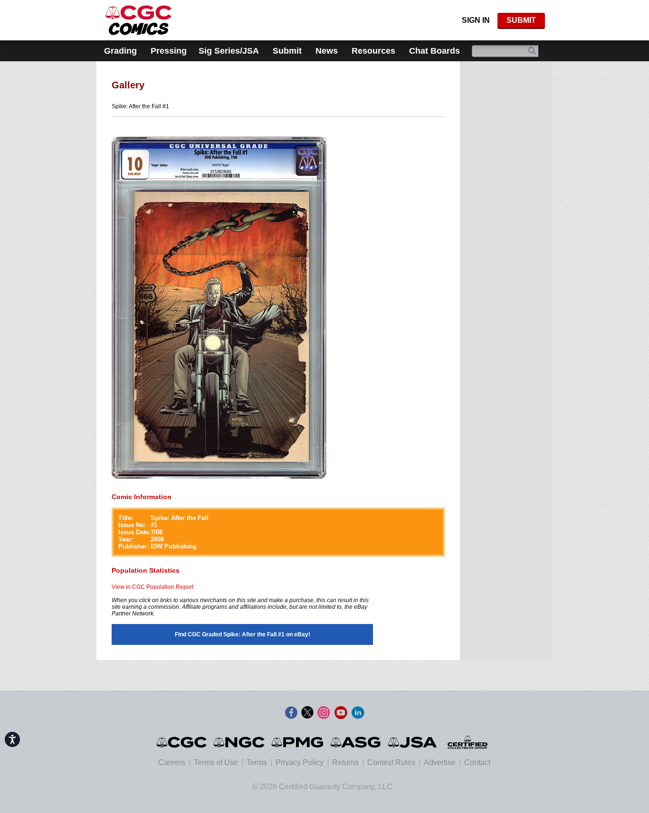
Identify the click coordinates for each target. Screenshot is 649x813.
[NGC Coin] (138, 20)
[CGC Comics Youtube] (341, 713)
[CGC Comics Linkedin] (358, 713)
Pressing (169, 51)
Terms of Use (216, 762)
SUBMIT (521, 20)
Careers (171, 762)
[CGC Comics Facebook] (291, 713)
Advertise (440, 762)
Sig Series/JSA (229, 51)
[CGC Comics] (182, 742)
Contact (477, 762)
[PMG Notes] (298, 742)
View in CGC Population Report (152, 587)
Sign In (476, 20)
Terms (257, 762)
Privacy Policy (300, 762)
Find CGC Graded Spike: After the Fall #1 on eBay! (242, 634)
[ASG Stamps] (356, 742)
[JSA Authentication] (412, 742)
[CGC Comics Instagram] (323, 713)
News (326, 51)
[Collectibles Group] (467, 742)
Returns (345, 762)
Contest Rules (391, 762)
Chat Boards (434, 51)
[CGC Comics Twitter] (307, 713)
